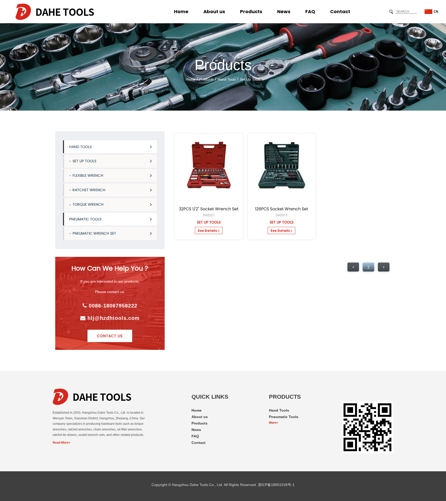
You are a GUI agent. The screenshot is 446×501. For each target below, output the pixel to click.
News (283, 11)
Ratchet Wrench (89, 189)
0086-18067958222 (112, 306)
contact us (110, 335)
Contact (340, 11)
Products (251, 11)
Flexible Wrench (88, 175)
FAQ (310, 11)
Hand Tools (227, 79)
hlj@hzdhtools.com (113, 318)
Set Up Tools (250, 79)
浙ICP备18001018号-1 (276, 485)
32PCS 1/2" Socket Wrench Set (208, 209)
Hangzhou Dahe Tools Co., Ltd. (197, 485)
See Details (208, 230)
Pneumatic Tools (85, 219)
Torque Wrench (88, 204)
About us (214, 11)
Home (181, 11)
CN (436, 11)
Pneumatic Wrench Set (94, 233)
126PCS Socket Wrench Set (281, 209)
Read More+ (61, 442)
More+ (273, 423)
